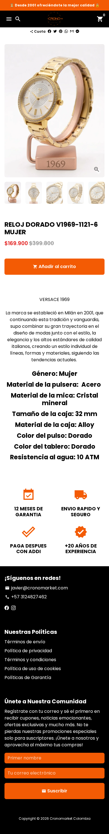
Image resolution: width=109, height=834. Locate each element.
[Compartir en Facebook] (49, 31)
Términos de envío (24, 642)
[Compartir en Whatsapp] (66, 31)
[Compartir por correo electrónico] (72, 31)
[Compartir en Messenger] (77, 31)
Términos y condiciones (30, 659)
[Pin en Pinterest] (60, 31)
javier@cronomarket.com (36, 588)
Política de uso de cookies (32, 668)
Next (99, 111)
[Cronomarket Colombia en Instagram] (13, 608)
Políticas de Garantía (27, 677)
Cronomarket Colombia (70, 818)
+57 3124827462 (26, 597)
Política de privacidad (28, 650)
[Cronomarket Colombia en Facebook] (6, 608)
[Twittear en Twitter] (55, 31)
